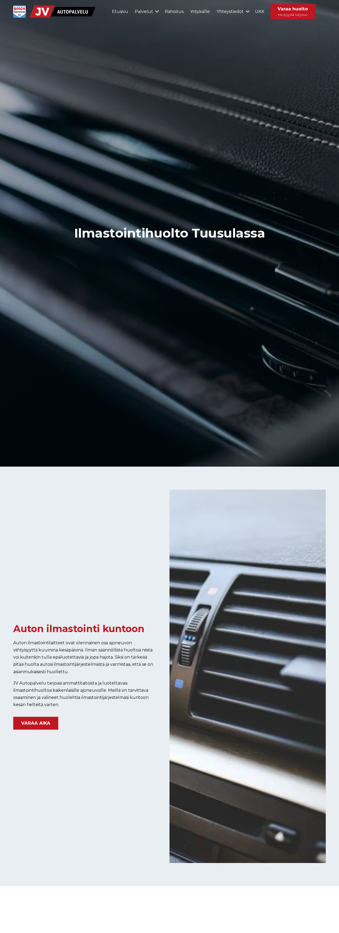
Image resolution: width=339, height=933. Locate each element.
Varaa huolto (293, 11)
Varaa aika (35, 723)
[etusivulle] (55, 12)
